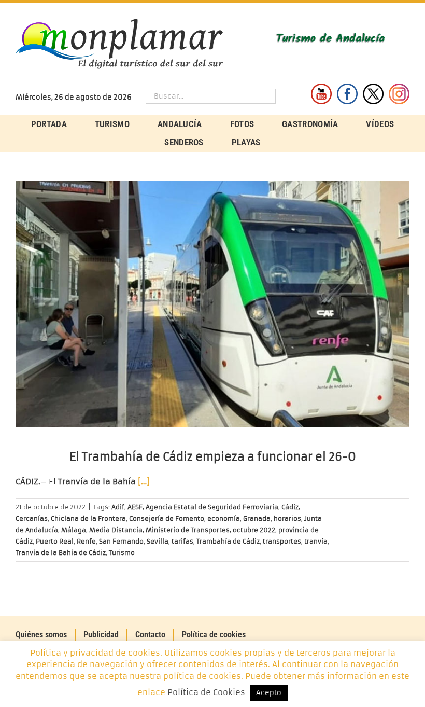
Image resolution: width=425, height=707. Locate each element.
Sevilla (157, 541)
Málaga (73, 530)
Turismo (122, 553)
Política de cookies (214, 635)
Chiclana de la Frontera (88, 518)
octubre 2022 (254, 530)
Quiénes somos (41, 635)
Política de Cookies (206, 692)
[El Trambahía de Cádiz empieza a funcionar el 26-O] (212, 304)
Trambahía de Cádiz (228, 541)
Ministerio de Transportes (188, 530)
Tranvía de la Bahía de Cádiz (61, 553)
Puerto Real (55, 541)
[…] (144, 482)
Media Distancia (116, 530)
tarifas (182, 541)
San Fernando (121, 541)
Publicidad (101, 635)
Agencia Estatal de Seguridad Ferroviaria (212, 507)
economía (223, 518)
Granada (257, 518)
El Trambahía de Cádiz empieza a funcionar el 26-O (212, 457)
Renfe (86, 541)
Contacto (150, 635)
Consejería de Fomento (166, 518)
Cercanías (32, 518)
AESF (135, 507)
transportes (282, 541)
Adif (117, 507)
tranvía (316, 541)
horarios (287, 518)
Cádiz (290, 507)
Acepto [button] (268, 692)
